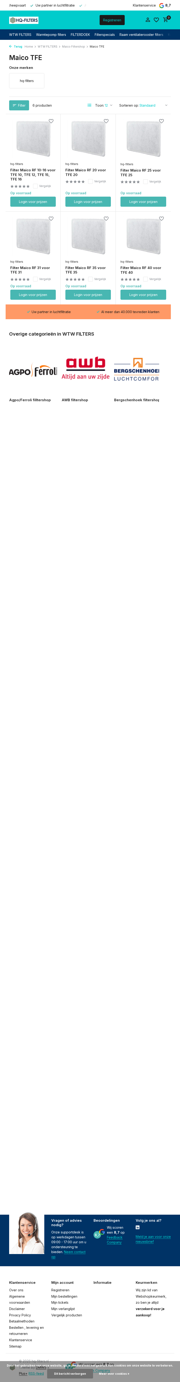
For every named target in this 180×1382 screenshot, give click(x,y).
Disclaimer (17, 1309)
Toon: (99, 105)
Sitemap (15, 1346)
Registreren (112, 20)
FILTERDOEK (80, 35)
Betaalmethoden (21, 1321)
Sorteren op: (129, 105)
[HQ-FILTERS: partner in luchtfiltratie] (23, 20)
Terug (17, 46)
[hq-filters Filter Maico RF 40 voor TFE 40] (143, 236)
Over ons (16, 1290)
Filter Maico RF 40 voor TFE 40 (140, 270)
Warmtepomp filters (51, 35)
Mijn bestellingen (64, 1296)
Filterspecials (105, 35)
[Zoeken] (77, 20)
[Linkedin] (137, 1228)
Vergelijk (45, 186)
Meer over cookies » (114, 1373)
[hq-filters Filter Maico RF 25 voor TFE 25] (143, 139)
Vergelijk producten (66, 1315)
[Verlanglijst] (156, 19)
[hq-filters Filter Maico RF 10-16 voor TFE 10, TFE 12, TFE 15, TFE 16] (33, 139)
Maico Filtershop (73, 46)
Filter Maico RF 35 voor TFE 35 (85, 270)
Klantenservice (144, 5)
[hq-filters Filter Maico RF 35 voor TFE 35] (88, 236)
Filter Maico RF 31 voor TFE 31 (30, 270)
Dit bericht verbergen (70, 1373)
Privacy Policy (20, 1315)
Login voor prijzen (33, 202)
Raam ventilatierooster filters (141, 35)
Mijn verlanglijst (63, 1309)
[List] (89, 105)
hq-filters (16, 164)
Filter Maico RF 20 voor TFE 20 (85, 172)
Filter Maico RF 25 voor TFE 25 (140, 172)
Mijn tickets (59, 1302)
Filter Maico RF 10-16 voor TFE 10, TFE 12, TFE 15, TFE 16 (33, 174)
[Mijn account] (148, 19)
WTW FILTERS (20, 35)
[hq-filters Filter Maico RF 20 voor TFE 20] (88, 139)
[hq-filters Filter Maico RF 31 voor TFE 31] (33, 236)
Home (29, 46)
